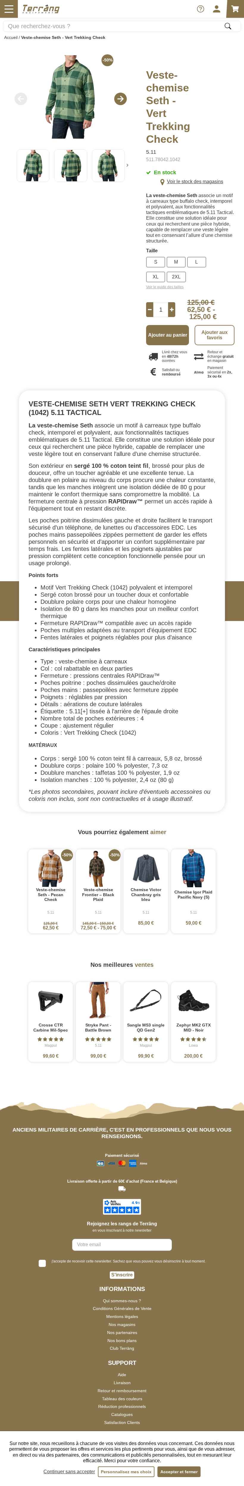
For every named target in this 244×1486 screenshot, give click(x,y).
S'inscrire (122, 1274)
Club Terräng (122, 1348)
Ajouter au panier (167, 335)
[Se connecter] (217, 8)
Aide (122, 1374)
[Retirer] (150, 309)
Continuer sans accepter (69, 1471)
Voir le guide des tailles (165, 287)
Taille (152, 250)
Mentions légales (122, 1316)
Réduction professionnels (122, 1406)
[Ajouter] (172, 309)
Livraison (122, 1382)
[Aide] (201, 8)
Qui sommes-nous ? (122, 1300)
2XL (176, 276)
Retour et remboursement (122, 1390)
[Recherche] (228, 26)
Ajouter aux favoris (214, 335)
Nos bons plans (122, 1340)
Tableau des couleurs (122, 1398)
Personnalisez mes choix (126, 1471)
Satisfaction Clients (122, 1422)
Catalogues (122, 1414)
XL (156, 276)
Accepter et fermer (179, 1471)
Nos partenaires (122, 1332)
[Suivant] (127, 165)
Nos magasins (122, 1324)
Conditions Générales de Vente (122, 1308)
